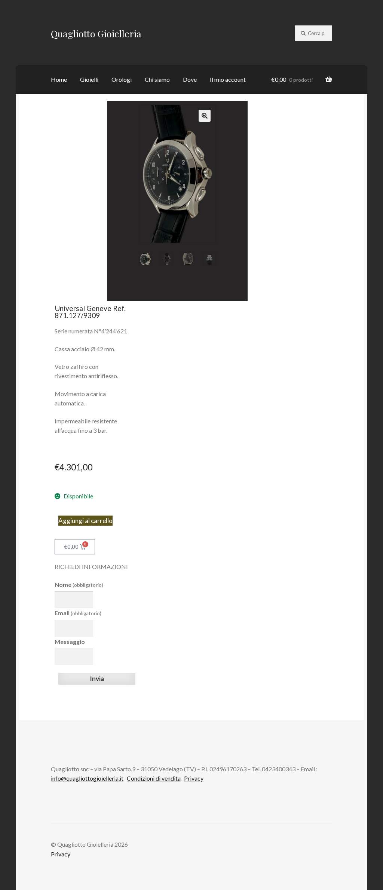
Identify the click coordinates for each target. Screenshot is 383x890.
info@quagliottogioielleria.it (87, 778)
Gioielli (89, 79)
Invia (97, 678)
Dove (190, 79)
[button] (205, 116)
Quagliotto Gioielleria (96, 33)
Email (78, 612)
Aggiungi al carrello (85, 521)
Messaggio (70, 641)
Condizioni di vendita (154, 778)
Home (59, 79)
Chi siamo (157, 79)
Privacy (193, 778)
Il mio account (228, 79)
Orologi (121, 79)
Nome (79, 584)
